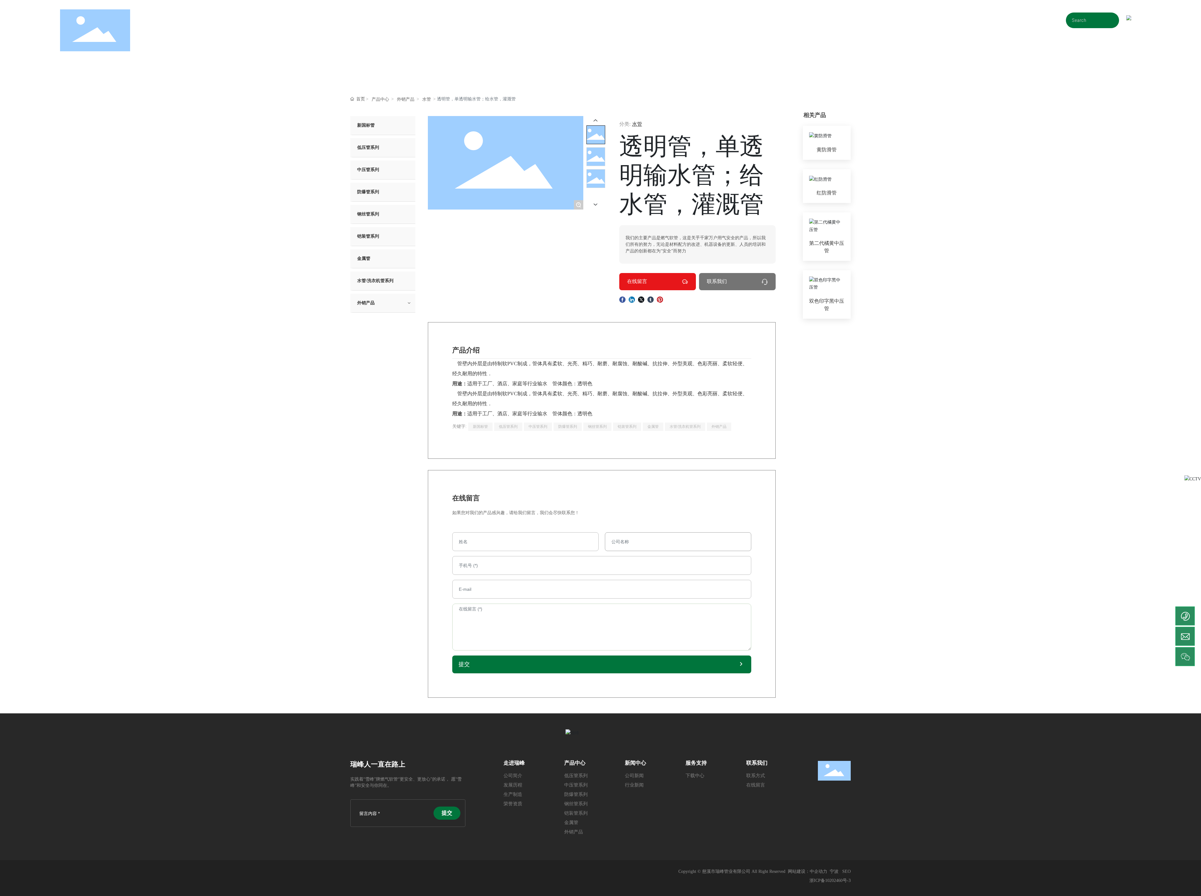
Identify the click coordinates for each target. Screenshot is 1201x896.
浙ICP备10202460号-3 (830, 880)
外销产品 (405, 99)
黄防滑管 (827, 149)
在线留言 (637, 281)
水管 (426, 99)
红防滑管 (827, 192)
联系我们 (717, 281)
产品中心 (380, 99)
